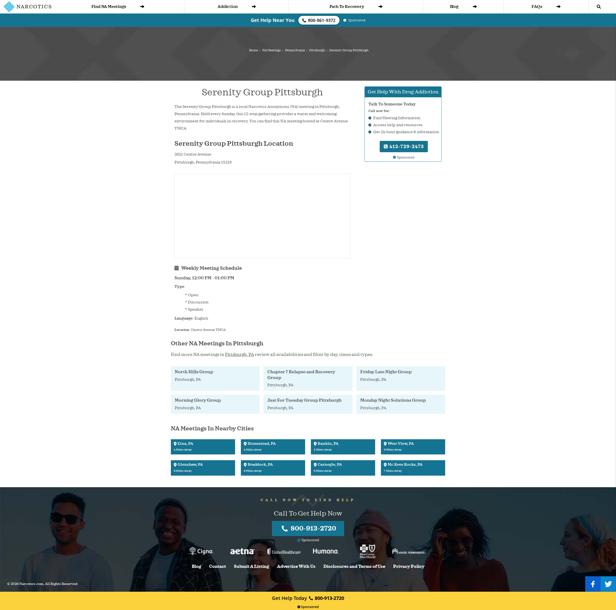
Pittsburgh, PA (239, 354)
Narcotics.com (31, 584)
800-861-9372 (322, 20)
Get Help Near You (273, 20)
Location (181, 330)
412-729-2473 (406, 147)
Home (253, 50)
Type (179, 286)
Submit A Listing (251, 566)
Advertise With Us (296, 566)
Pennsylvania (295, 50)
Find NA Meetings (108, 6)
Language (183, 318)
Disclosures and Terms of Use (354, 566)
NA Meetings (271, 50)
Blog (454, 6)
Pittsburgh (317, 50)
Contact (217, 566)
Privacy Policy (408, 566)
